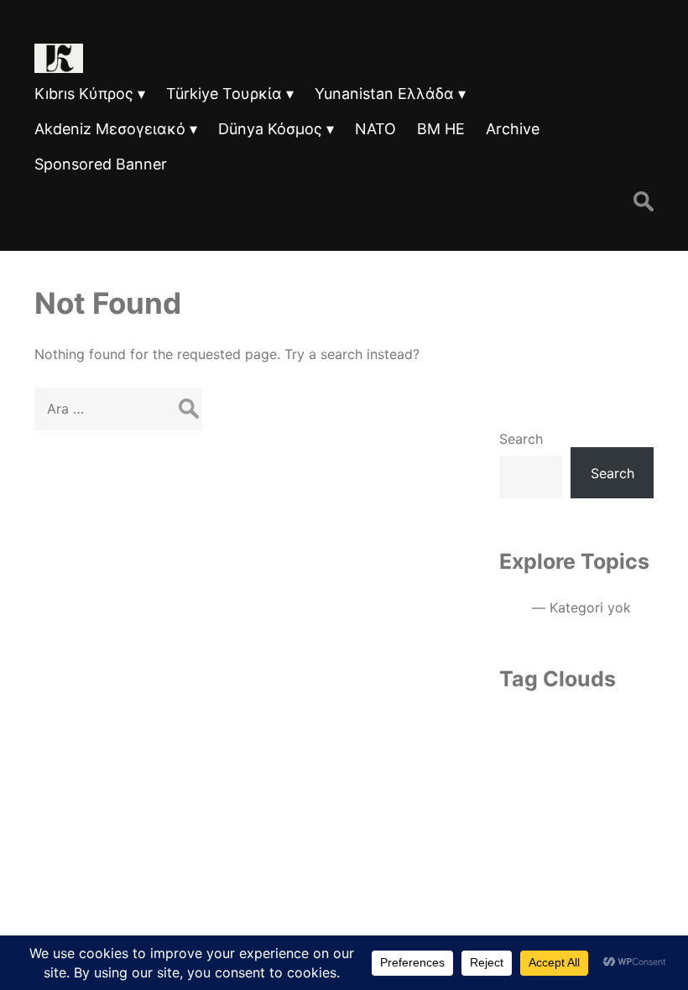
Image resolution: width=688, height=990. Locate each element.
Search (521, 438)
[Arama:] (118, 408)
